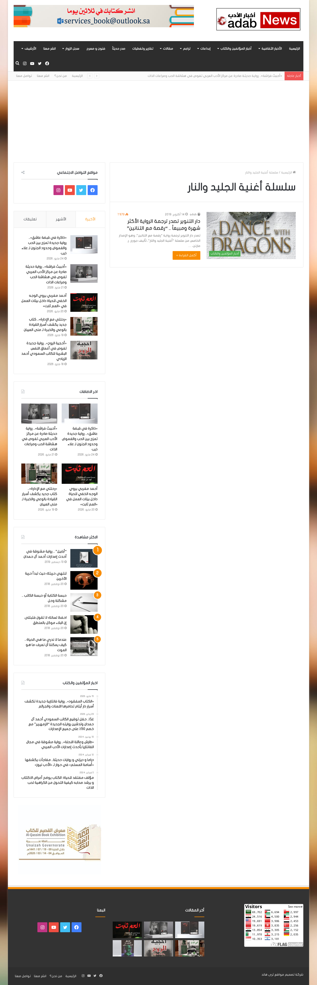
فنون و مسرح (95, 48)
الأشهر (61, 219)
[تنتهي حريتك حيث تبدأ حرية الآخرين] (84, 580)
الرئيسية (294, 48)
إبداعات (205, 48)
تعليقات (30, 219)
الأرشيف (30, 48)
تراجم (186, 48)
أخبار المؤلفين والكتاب (236, 48)
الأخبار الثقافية (272, 48)
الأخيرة (90, 219)
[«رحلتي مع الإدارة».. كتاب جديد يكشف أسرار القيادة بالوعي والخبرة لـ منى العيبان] (84, 326)
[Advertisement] (158, 117)
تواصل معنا (24, 76)
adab (193, 214)
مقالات (168, 48)
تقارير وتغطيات (142, 48)
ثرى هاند (268, 974)
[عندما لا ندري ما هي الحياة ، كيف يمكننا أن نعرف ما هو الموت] (84, 646)
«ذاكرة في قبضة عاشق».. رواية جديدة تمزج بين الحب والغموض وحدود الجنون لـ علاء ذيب (80, 439)
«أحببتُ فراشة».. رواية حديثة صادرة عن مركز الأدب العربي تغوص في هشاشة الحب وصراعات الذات (215, 76)
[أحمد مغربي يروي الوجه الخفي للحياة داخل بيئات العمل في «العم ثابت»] (84, 302)
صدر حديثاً (118, 48)
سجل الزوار (72, 48)
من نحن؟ (60, 76)
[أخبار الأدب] (257, 20)
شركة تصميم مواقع (288, 974)
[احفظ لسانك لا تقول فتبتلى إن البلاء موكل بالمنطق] (84, 624)
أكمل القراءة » (186, 255)
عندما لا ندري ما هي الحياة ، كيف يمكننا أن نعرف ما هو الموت (46, 645)
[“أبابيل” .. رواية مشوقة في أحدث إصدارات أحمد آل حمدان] (84, 558)
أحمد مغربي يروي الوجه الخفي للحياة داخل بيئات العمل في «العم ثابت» (44, 301)
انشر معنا (49, 48)
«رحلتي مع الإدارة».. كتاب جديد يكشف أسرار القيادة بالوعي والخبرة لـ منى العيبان (45, 325)
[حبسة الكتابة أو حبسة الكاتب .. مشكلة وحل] (84, 602)
